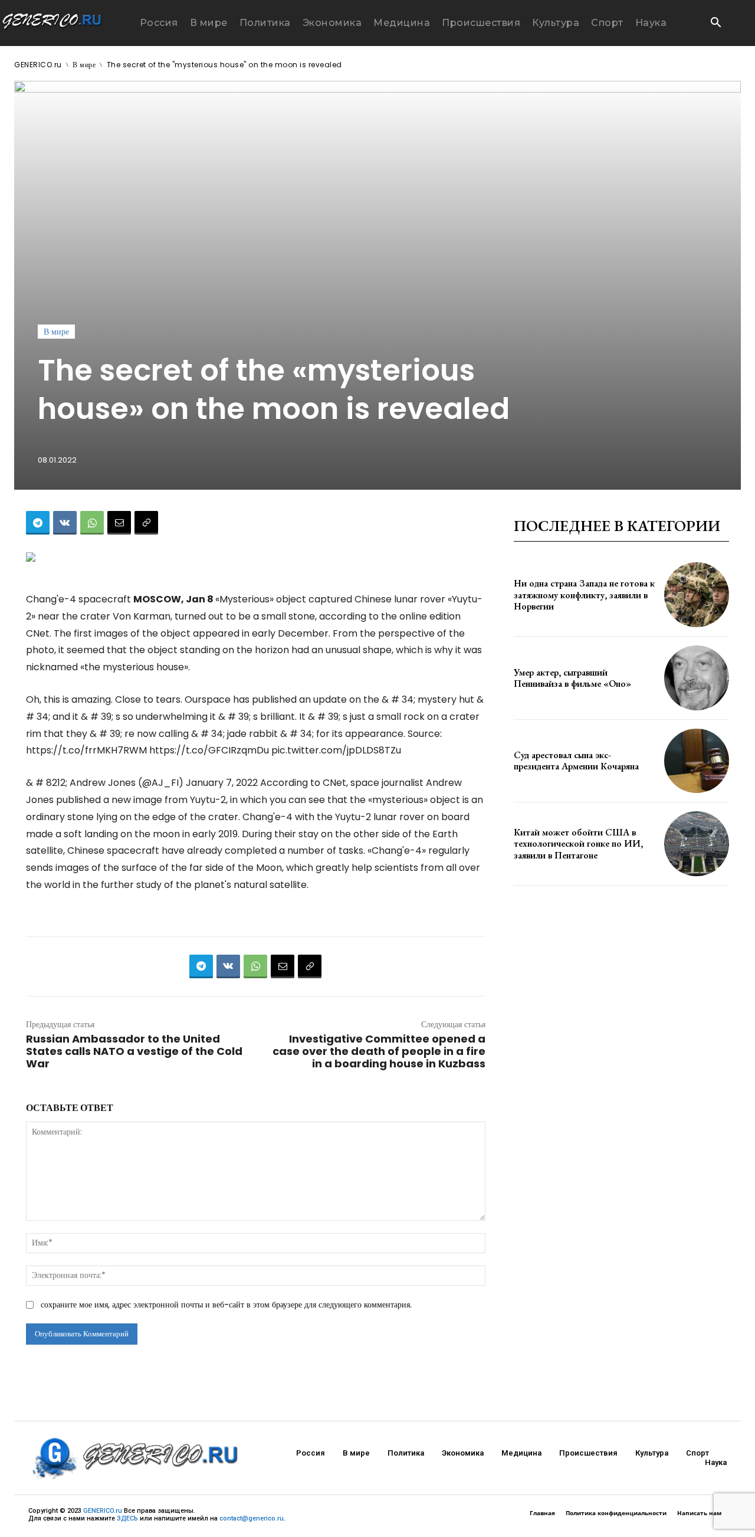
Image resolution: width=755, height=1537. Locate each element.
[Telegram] (38, 523)
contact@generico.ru (251, 1518)
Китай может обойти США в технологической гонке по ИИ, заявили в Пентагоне (578, 843)
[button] (715, 23)
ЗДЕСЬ (127, 1518)
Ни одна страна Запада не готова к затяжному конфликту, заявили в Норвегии (584, 594)
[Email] (119, 523)
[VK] (65, 523)
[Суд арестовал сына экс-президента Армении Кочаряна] (696, 761)
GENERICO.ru (38, 65)
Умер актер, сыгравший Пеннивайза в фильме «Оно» (572, 678)
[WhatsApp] (92, 523)
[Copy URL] (146, 523)
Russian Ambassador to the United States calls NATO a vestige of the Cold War (134, 1051)
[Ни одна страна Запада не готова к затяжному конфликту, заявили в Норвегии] (696, 594)
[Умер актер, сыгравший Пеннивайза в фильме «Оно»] (696, 677)
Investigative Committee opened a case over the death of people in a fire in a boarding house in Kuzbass (379, 1051)
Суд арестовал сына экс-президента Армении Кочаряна (576, 760)
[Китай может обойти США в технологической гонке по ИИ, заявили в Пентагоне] (696, 843)
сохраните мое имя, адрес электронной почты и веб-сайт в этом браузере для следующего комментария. (226, 1304)
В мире (84, 65)
